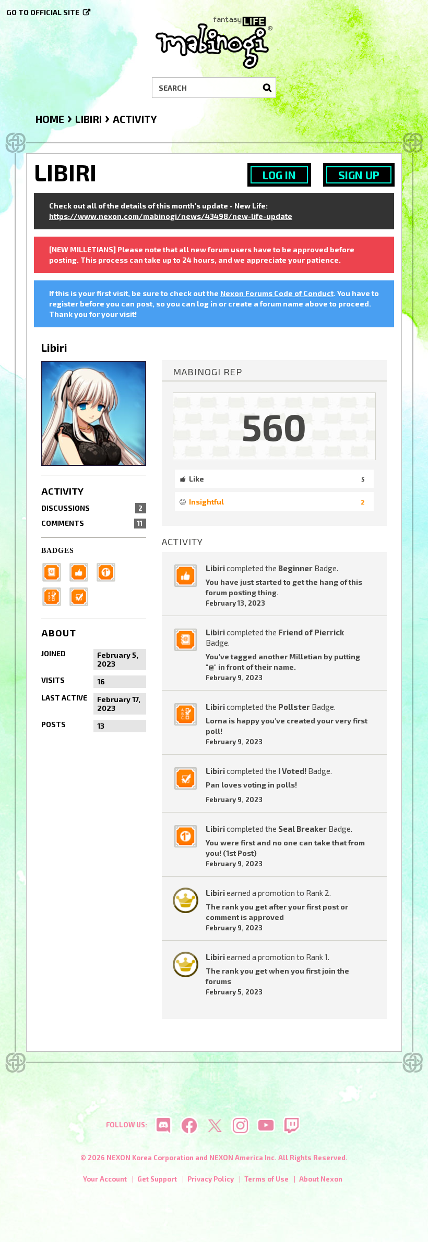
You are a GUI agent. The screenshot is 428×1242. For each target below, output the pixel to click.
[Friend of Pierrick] (54, 571)
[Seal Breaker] (109, 571)
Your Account (105, 1179)
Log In (279, 174)
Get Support (157, 1179)
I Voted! (292, 771)
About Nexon (320, 1179)
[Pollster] (54, 595)
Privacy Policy (210, 1179)
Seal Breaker (302, 828)
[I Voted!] (82, 595)
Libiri (215, 568)
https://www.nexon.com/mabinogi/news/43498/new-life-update (170, 216)
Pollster (294, 706)
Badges (57, 551)
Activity (62, 491)
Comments (91, 523)
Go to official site (42, 12)
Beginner (295, 568)
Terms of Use (266, 1179)
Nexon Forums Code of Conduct (277, 293)
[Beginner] (82, 571)
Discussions (91, 507)
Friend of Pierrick (311, 632)
